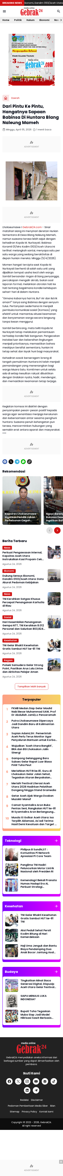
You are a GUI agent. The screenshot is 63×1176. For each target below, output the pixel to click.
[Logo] (31, 1047)
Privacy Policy (29, 1111)
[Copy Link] (29, 461)
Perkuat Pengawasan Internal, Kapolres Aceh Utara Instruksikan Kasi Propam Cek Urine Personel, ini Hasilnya (22, 556)
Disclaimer (37, 1100)
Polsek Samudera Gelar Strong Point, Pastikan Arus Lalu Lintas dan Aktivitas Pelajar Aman (22, 669)
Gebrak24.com (32, 227)
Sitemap (14, 1111)
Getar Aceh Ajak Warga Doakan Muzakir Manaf (32, 797)
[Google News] (45, 1081)
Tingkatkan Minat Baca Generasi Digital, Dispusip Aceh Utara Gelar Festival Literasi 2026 (37, 984)
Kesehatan (10, 640)
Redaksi (24, 1100)
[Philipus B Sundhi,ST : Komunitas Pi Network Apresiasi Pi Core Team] (11, 854)
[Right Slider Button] (60, 20)
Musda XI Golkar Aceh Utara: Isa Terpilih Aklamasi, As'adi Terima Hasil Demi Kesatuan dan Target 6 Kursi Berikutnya (33, 821)
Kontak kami (46, 1111)
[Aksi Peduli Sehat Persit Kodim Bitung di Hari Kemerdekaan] (11, 935)
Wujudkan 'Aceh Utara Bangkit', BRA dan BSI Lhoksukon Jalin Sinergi (32, 749)
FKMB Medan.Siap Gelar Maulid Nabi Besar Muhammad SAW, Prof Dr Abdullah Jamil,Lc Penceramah (33, 712)
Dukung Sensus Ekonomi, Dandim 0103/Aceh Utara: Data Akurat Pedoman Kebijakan (23, 579)
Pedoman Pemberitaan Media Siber (28, 1105)
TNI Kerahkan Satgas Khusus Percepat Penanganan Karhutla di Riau (23, 602)
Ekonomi (44, 20)
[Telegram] (17, 461)
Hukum (30, 20)
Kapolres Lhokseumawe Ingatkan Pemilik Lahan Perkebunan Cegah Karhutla (21, 517)
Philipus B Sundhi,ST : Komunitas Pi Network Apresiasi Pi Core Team (36, 853)
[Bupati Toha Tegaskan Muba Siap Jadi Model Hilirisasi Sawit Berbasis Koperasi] (11, 1016)
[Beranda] (5, 98)
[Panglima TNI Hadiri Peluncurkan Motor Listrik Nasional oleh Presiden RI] (11, 869)
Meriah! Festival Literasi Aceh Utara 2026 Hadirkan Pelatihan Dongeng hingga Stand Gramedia (33, 787)
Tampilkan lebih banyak (31, 686)
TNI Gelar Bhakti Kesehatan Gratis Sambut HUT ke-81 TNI (21, 647)
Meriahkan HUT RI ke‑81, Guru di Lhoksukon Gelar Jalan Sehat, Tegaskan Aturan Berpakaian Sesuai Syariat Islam (31, 774)
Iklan (52, 1105)
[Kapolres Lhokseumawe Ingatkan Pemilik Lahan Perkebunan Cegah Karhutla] (21, 500)
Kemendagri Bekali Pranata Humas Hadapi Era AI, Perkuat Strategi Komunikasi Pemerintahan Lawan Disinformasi (39, 884)
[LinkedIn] (27, 1090)
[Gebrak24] (31, 11)
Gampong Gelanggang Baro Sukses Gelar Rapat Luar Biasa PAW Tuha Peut (31, 762)
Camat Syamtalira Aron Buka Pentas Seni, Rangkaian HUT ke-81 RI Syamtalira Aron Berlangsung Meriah (33, 808)
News (7, 547)
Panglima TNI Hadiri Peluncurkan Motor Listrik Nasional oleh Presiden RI (37, 868)
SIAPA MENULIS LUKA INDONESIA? (34, 997)
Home (5, 20)
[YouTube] (36, 1081)
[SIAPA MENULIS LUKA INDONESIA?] (11, 1000)
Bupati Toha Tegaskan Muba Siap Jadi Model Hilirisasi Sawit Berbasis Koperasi (36, 1015)
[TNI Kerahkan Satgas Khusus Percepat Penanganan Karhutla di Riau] (54, 598)
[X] (11, 461)
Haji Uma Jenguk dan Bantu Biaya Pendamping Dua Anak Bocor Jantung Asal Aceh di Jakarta (39, 949)
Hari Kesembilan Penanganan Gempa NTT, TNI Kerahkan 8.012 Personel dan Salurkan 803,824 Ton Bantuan (23, 626)
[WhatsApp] (23, 461)
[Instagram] (27, 1081)
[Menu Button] (4, 11)
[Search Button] (58, 11)
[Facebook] (4, 461)
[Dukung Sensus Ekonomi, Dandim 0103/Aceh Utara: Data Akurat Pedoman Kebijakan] (54, 575)
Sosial (7, 617)
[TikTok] (54, 1081)
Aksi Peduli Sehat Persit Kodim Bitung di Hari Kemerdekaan (36, 934)
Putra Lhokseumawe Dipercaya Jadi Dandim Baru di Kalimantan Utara (32, 724)
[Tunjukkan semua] (56, 841)
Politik (18, 20)
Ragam (8, 660)
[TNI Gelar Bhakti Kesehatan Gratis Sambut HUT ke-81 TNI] (54, 645)
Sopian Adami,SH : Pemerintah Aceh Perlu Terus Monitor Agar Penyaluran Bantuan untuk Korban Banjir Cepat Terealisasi (34, 737)
